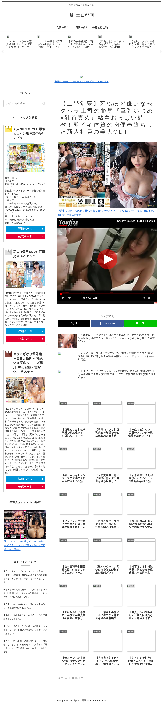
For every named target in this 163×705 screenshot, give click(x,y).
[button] (44, 103)
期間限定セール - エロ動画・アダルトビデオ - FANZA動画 (82, 81)
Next (160, 51)
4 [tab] (88, 73)
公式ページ (25, 236)
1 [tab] (74, 73)
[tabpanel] (19, 51)
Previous (2, 51)
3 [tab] (83, 73)
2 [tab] (79, 73)
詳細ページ (25, 228)
